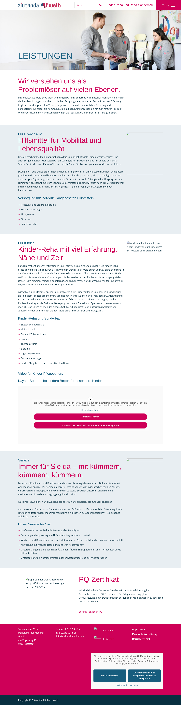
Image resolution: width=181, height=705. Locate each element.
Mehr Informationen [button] (90, 410)
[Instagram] (104, 639)
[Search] (101, 5)
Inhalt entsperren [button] (90, 416)
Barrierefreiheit (141, 638)
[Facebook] (103, 630)
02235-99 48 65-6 (74, 629)
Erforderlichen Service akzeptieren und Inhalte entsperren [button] (90, 425)
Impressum (138, 629)
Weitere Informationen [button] (127, 685)
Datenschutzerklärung (144, 634)
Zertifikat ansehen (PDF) (91, 611)
